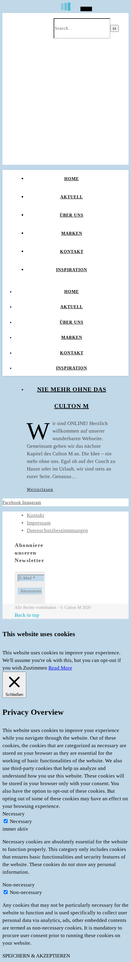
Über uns (71, 215)
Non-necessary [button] (18, 885)
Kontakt (71, 251)
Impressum (39, 523)
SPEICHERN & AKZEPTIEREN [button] (36, 956)
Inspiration (71, 270)
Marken (71, 233)
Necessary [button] (13, 814)
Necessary (21, 821)
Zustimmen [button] (35, 668)
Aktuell (71, 197)
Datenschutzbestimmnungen (57, 530)
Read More (60, 668)
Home (71, 179)
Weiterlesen (40, 489)
